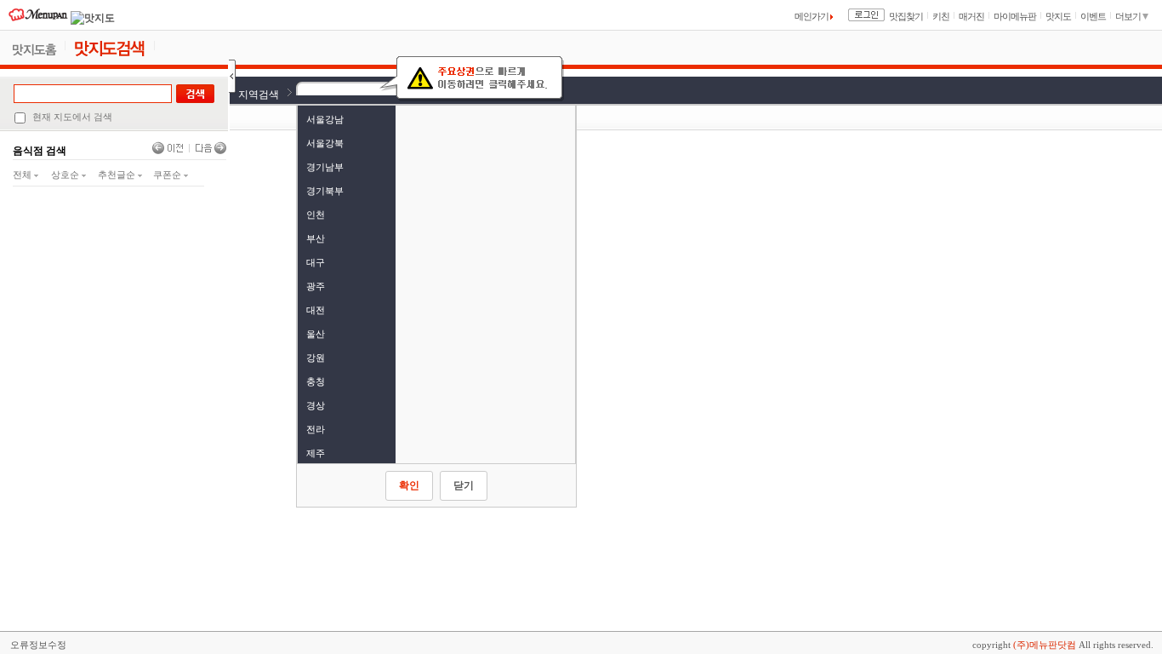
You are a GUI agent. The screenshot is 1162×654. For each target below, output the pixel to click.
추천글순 (118, 174)
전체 (23, 174)
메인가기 (812, 16)
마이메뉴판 (1015, 16)
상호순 (66, 174)
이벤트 (1093, 16)
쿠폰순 (168, 174)
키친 (940, 16)
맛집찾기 (906, 16)
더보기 (1128, 16)
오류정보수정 (38, 645)
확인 (409, 485)
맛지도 (1058, 16)
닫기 (463, 485)
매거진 (971, 16)
